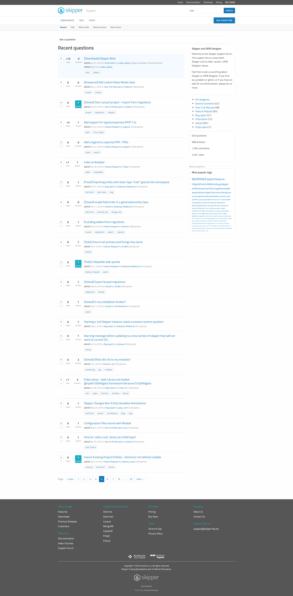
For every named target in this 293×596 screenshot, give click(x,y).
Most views (116, 27)
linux (202, 223)
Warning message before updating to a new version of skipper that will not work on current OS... (129, 337)
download (216, 228)
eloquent (221, 216)
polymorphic (195, 231)
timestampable (196, 223)
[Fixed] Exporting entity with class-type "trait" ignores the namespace (126, 182)
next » (139, 479)
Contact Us (199, 516)
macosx (204, 226)
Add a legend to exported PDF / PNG (106, 142)
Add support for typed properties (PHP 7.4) (110, 122)
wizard (211, 211)
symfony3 (218, 211)
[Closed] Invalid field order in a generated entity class (116, 202)
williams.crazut (128, 461)
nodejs (230, 228)
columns (89, 467)
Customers (63, 526)
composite (226, 223)
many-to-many (219, 199)
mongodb (210, 205)
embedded (98, 172)
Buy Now (230, 2)
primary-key (102, 211)
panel (105, 271)
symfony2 (211, 188)
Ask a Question (224, 20)
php (198, 221)
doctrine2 (89, 192)
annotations (112, 413)
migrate (111, 112)
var (207, 226)
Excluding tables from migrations (104, 222)
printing (194, 226)
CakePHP (108, 531)
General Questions (205, 103)
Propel (106, 536)
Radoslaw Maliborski (126, 186)
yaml (193, 221)
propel (227, 188)
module (98, 92)
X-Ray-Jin (122, 387)
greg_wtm (123, 407)
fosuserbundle (222, 221)
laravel (88, 92)
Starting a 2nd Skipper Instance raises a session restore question (123, 321)
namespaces (203, 221)
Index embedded (94, 162)
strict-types (98, 132)
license (220, 213)
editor (199, 202)
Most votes (84, 27)
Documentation (193, 2)
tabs (211, 228)
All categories (202, 99)
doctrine (104, 393)
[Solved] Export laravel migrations (104, 282)
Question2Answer (151, 590)
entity (195, 188)
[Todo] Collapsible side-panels (102, 261)
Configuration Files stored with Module (107, 423)
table (208, 228)
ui (214, 211)
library (125, 393)
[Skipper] (146, 578)
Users (92, 20)
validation (213, 218)
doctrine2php (197, 205)
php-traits (101, 192)
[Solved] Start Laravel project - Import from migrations (117, 102)
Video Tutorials (65, 543)
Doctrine (107, 511)
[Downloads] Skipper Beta (100, 58)
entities (222, 196)
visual (87, 152)
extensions (228, 226)
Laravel (107, 521)
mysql (194, 202)
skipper (96, 72)
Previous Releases (67, 521)
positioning (90, 369)
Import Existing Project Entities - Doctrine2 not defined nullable (122, 457)
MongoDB (108, 526)
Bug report (109, 186)
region (225, 213)
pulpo (95, 393)
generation (225, 211)
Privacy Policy (155, 533)
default (210, 221)
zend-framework (222, 218)
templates (214, 226)
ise (113, 364)
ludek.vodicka (124, 62)
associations (198, 192)
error (198, 213)
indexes (194, 213)
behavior (215, 213)
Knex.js (106, 541)
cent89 (124, 246)
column (111, 467)
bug (111, 192)
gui (100, 369)
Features (62, 511)
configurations (204, 213)
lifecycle (218, 205)
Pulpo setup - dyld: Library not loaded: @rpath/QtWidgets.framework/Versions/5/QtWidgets (117, 381)
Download (208, 2)
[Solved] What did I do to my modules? (107, 359)
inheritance (225, 192)
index (87, 172)
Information (110, 62)
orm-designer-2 (196, 218)
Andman (125, 226)
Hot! (72, 27)
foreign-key (116, 211)
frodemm (128, 86)
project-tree (204, 208)
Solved (108, 206)
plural (87, 311)
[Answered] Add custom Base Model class (109, 82)
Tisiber (126, 166)
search (219, 226)
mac (87, 393)
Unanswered (67, 20)
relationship (227, 216)
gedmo (219, 188)
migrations (99, 112)
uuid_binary (90, 447)
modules (108, 369)
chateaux (120, 344)
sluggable (209, 223)
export (97, 152)
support (201, 216)
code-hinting (225, 228)
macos (88, 349)
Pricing (219, 2)
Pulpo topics (110, 387)
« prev (70, 479)
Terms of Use (155, 529)
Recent (63, 27)
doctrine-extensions (217, 202)
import (208, 192)
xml (205, 223)
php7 (87, 132)
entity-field (196, 208)
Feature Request (112, 126)
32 (131, 479)
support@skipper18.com (206, 529)
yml (213, 228)
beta (88, 72)
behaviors (203, 228)
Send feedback (146, 586)
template (198, 228)
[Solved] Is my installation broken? (105, 302)
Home (180, 2)
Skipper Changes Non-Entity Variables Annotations (115, 403)
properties (200, 196)
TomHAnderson (121, 306)
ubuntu (100, 413)
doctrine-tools (204, 231)
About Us (198, 511)
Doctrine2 (108, 516)
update (223, 226)
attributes (214, 196)
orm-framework (219, 223)
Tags (81, 20)
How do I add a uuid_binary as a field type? (110, 437)
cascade (229, 218)
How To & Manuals (112, 86)
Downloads (63, 516)
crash (228, 196)
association (207, 199)
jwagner (126, 126)
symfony (115, 393)
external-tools (206, 218)
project (217, 208)
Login (191, 10)
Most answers (99, 27)
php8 (221, 228)
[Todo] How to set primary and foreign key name (113, 242)
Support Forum (66, 548)
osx (200, 199)
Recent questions (197, 166)
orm (193, 196)
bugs (123, 413)
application (195, 216)
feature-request (92, 271)
